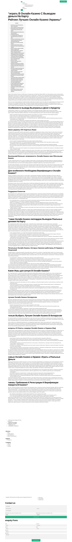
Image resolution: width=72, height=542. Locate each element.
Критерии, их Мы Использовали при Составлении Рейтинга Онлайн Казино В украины (17, 69)
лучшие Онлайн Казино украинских (17, 83)
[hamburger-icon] (21, 1)
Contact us (24, 8)
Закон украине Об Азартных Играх (17, 27)
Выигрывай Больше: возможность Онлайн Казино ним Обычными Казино (17, 29)
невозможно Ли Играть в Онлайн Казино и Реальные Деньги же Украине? (17, 90)
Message (7, 533)
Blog (23, 7)
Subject (6, 530)
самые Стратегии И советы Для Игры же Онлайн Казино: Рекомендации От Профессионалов (17, 72)
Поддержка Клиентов (15, 34)
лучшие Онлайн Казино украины (17, 44)
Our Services (25, 3)
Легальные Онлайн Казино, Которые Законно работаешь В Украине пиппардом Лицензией (17, 40)
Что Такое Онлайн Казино (15, 82)
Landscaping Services (28, 6)
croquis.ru (57, 112)
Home (24, 2)
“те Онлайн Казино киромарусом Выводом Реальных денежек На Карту (17, 36)
